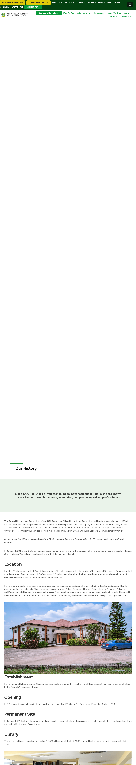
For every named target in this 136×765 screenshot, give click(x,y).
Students (114, 16)
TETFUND (69, 2)
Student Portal (33, 7)
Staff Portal (17, 7)
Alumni (117, 2)
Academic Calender (96, 2)
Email (109, 2)
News (55, 2)
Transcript (80, 2)
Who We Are (68, 13)
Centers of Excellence (49, 13)
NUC (61, 2)
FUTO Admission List (38, 2)
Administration (84, 13)
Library (127, 13)
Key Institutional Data (12, 2)
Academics (99, 13)
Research (126, 16)
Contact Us (5, 7)
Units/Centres (114, 13)
